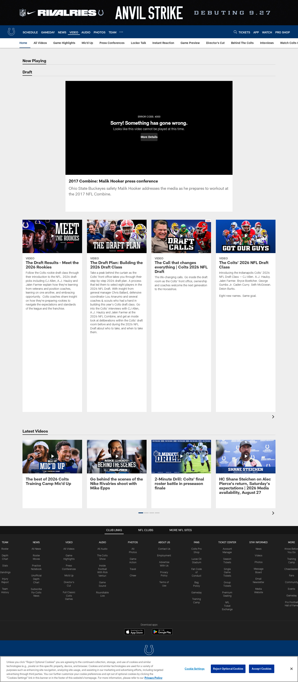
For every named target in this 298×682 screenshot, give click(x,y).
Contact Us (164, 548)
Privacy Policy (153, 677)
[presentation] (273, 417)
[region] (149, 669)
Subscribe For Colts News (36, 592)
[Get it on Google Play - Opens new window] (162, 634)
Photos (133, 542)
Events (291, 588)
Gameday (196, 592)
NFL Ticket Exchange (227, 606)
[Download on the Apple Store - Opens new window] (134, 632)
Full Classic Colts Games (69, 595)
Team (5, 542)
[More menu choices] (121, 32)
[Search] (235, 32)
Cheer (133, 575)
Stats (5, 565)
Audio (102, 542)
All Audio (102, 548)
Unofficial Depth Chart (36, 579)
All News (36, 548)
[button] (149, 137)
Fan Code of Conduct (196, 572)
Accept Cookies (261, 668)
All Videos (68, 548)
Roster (5, 548)
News (36, 542)
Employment (164, 555)
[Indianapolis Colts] (149, 651)
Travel (133, 568)
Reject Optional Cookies (228, 668)
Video (69, 542)
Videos (258, 555)
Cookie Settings (195, 668)
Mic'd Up (69, 575)
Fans (291, 575)
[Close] (291, 668)
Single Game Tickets (227, 572)
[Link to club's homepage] (11, 32)
